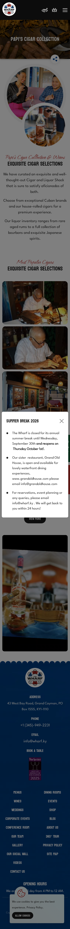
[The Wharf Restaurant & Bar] (9, 10)
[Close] (61, 421)
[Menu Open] (65, 10)
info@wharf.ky (22, 503)
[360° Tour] (45, 11)
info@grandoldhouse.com (39, 484)
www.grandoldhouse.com (30, 478)
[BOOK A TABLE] (54, 10)
